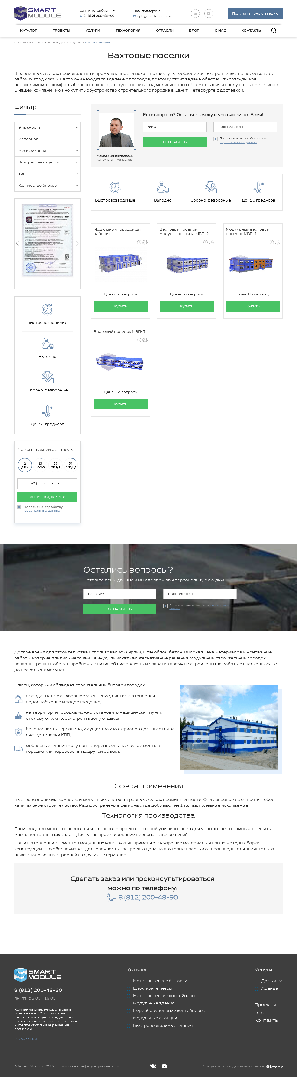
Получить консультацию (255, 14)
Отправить (175, 142)
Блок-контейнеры (152, 988)
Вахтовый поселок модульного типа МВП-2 (184, 231)
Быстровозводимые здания (163, 1025)
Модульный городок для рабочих (118, 231)
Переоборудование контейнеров (169, 1010)
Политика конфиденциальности (88, 1066)
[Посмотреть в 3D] (145, 242)
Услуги (93, 31)
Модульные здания (153, 1003)
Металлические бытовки (160, 981)
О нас (220, 31)
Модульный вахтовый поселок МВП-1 (247, 231)
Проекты (61, 31)
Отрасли (165, 31)
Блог (194, 31)
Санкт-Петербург (94, 11)
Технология (128, 31)
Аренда (269, 988)
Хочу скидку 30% (47, 497)
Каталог (28, 31)
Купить (120, 306)
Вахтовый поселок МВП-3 (119, 332)
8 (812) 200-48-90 (38, 990)
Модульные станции (155, 1018)
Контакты (251, 31)
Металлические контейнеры (164, 996)
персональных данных (41, 511)
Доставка (272, 981)
